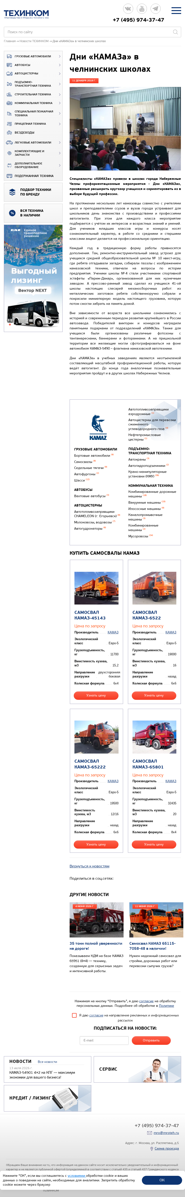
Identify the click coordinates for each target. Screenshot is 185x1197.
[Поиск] (175, 32)
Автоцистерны (26, 73)
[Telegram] (156, 10)
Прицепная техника (30, 124)
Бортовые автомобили (94, 456)
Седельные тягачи (90, 468)
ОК (162, 1180)
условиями (77, 1176)
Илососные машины (146, 509)
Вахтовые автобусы (91, 496)
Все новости (47, 1062)
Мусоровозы (140, 536)
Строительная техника (33, 94)
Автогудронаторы (90, 529)
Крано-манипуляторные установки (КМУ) (147, 474)
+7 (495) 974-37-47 (138, 20)
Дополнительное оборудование (28, 165)
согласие (146, 1001)
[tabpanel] (33, 278)
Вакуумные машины (146, 503)
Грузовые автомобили (33, 56)
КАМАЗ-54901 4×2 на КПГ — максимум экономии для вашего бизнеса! (42, 1075)
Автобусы (22, 65)
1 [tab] (10, 324)
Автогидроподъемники (148, 466)
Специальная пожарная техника (34, 113)
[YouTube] (142, 10)
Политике (166, 1006)
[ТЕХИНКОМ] (31, 14)
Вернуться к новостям (89, 866)
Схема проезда (167, 1148)
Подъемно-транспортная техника (33, 84)
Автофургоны (86, 474)
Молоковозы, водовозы (94, 522)
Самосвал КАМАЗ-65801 (148, 764)
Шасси (82, 480)
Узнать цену (96, 695)
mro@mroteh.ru (166, 1133)
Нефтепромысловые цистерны (144, 437)
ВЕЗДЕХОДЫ (24, 133)
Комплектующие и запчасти (29, 153)
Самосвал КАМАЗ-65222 (90, 764)
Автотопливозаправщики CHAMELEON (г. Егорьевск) (97, 514)
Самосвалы (85, 462)
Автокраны (138, 459)
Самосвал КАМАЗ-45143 (90, 615)
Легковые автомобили (33, 142)
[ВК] (128, 10)
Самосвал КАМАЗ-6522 (146, 615)
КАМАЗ (113, 632)
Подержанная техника (34, 176)
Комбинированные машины (143, 527)
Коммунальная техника (34, 103)
